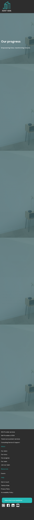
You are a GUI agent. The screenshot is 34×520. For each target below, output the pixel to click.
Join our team (5, 465)
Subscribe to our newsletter (13, 500)
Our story (4, 454)
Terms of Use (5, 485)
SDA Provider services (8, 432)
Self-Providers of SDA (8, 435)
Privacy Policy (5, 489)
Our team (4, 461)
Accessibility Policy (7, 492)
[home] (6, 6)
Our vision (4, 451)
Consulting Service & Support (10, 442)
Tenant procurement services (10, 439)
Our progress (5, 458)
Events (3, 473)
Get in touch (5, 482)
